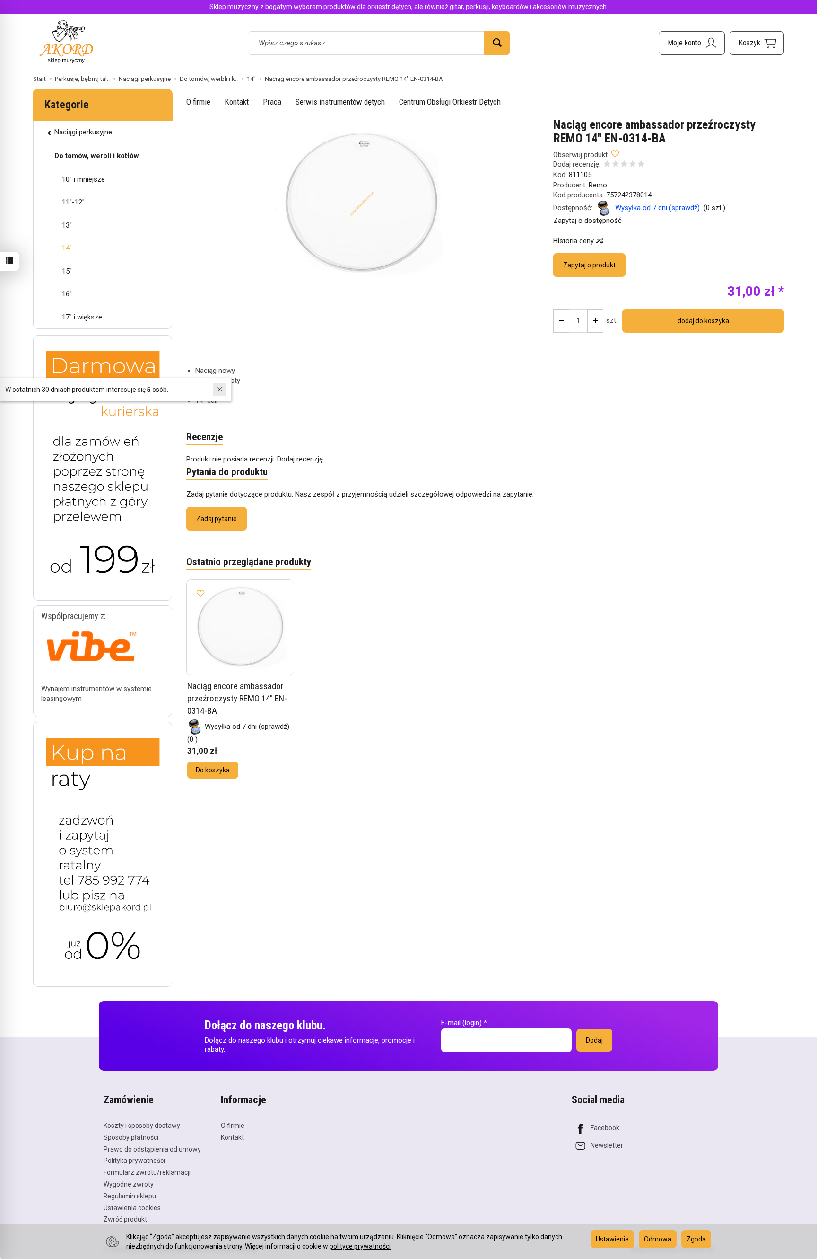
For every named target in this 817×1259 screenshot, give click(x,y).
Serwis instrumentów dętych (340, 101)
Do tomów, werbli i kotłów (96, 155)
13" (67, 225)
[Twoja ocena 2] (615, 165)
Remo (598, 185)
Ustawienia (612, 1239)
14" (67, 248)
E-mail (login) (461, 1023)
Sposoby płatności (131, 1137)
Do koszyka (213, 770)
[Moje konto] (692, 43)
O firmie (198, 101)
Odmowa (657, 1239)
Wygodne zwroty (129, 1184)
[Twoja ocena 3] (624, 165)
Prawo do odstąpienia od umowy (152, 1149)
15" (67, 271)
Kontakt (237, 101)
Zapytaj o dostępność (587, 220)
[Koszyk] (757, 43)
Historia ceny (574, 241)
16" (67, 294)
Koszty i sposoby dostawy (142, 1125)
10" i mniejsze (83, 179)
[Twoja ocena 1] (607, 165)
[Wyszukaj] (497, 43)
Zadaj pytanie (216, 519)
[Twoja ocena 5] (641, 165)
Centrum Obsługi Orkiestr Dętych (450, 101)
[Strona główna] (66, 41)
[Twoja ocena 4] (632, 165)
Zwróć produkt (125, 1219)
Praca (272, 101)
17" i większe (82, 317)
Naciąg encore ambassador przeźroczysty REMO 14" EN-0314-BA (237, 698)
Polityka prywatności (134, 1160)
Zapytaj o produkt (589, 265)
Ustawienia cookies (132, 1208)
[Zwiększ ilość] (561, 321)
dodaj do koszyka (703, 321)
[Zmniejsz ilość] (595, 321)
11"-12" (73, 202)
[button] (361, 204)
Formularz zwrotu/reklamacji (147, 1172)
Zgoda (696, 1239)
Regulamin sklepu (130, 1196)
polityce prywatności (360, 1246)
